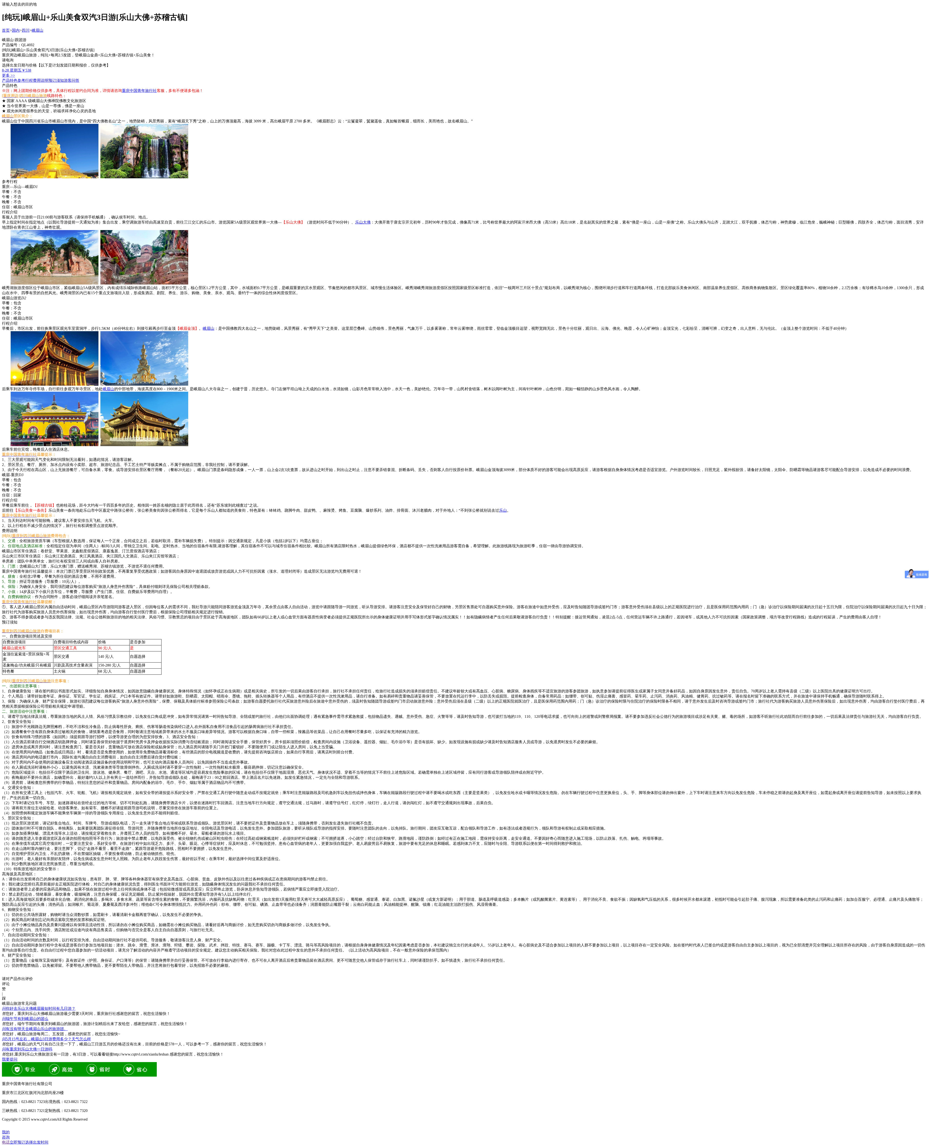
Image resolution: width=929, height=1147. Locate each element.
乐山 (503, 510)
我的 (6, 1132)
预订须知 (56, 80)
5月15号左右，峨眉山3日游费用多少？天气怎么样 (46, 1039)
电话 (6, 1142)
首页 (6, 30)
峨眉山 (37, 30)
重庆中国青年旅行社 (139, 91)
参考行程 (25, 80)
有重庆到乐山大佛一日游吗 (27, 1049)
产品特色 (9, 80)
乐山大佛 (363, 222)
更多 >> (8, 75)
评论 (6, 984)
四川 (26, 30)
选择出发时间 (29, 1142)
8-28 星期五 (16, 70)
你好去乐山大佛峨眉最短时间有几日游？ (38, 1008)
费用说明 (40, 80)
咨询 (6, 1137)
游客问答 (71, 80)
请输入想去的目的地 (19, 4)
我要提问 (9, 1059)
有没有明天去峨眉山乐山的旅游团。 (35, 1029)
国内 (16, 30)
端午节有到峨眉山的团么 (25, 1019)
